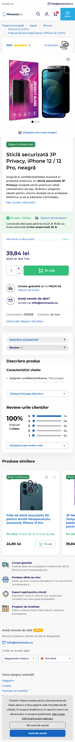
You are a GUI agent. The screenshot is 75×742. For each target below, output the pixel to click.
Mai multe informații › (21, 202)
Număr (11, 271)
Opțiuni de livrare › (29, 290)
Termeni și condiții (15, 690)
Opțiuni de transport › (54, 217)
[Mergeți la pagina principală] (12, 14)
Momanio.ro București (20, 239)
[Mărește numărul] (18, 268)
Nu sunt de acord (38, 725)
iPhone (47, 25)
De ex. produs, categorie (28, 33)
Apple (33, 25)
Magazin (8, 680)
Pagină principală (13, 25)
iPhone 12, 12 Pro (18, 29)
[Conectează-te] (46, 14)
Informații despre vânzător (24, 321)
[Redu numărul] (18, 273)
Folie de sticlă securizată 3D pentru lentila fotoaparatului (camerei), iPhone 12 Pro (28, 519)
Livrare (6, 685)
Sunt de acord (37, 733)
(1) (18, 45)
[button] (38, 14)
